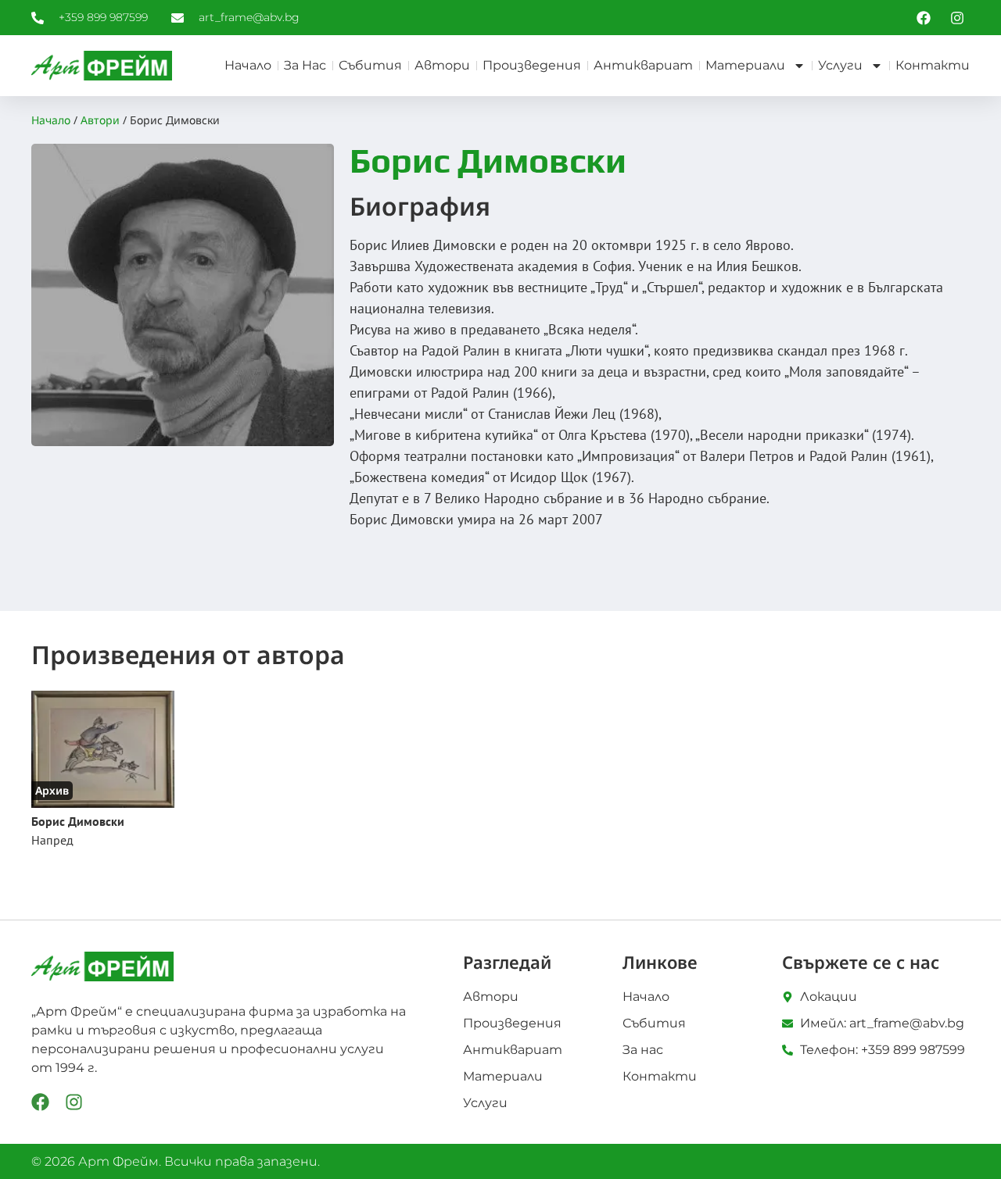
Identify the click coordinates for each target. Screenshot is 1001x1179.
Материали (745, 65)
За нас (305, 65)
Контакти (932, 65)
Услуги (840, 65)
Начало (247, 65)
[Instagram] (74, 1102)
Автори (442, 65)
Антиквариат (643, 65)
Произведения (532, 65)
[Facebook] (40, 1102)
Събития (370, 65)
